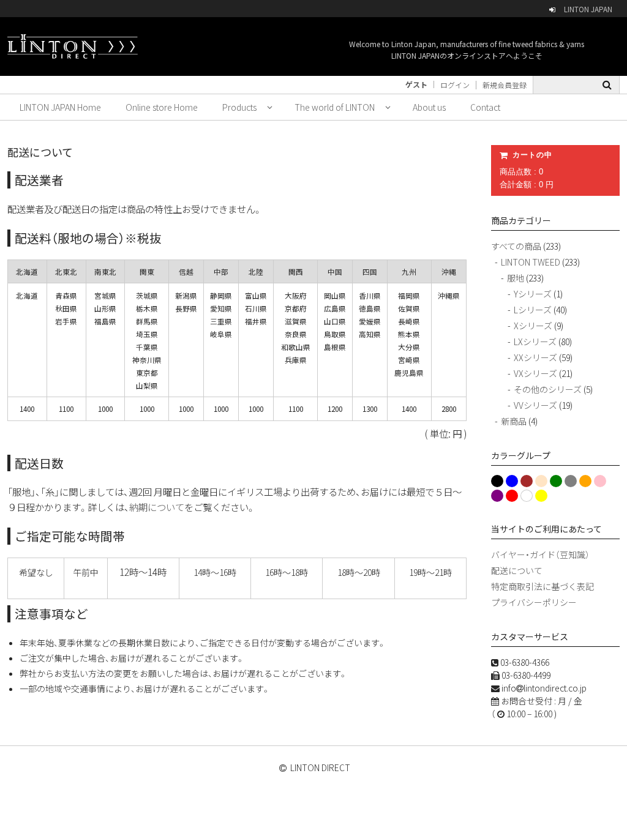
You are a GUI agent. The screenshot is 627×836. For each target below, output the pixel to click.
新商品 (514, 421)
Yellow (541, 496)
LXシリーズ (535, 341)
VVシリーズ (535, 405)
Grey (570, 481)
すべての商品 (516, 246)
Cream (540, 482)
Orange (585, 481)
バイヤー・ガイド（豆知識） (540, 554)
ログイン (455, 85)
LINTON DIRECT (320, 767)
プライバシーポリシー (534, 602)
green (555, 481)
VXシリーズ (535, 373)
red (510, 496)
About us (429, 107)
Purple (497, 496)
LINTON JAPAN (588, 9)
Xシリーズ (533, 325)
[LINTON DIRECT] (72, 46)
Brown (526, 481)
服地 (515, 278)
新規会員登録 (504, 85)
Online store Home (162, 107)
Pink (599, 481)
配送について (517, 570)
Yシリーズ (533, 294)
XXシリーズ (535, 357)
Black (496, 481)
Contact (485, 107)
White (526, 496)
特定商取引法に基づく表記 (542, 586)
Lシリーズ (533, 310)
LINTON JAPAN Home (60, 107)
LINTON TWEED (530, 262)
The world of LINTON (335, 107)
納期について (156, 506)
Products (239, 107)
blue (511, 481)
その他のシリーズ (548, 389)
